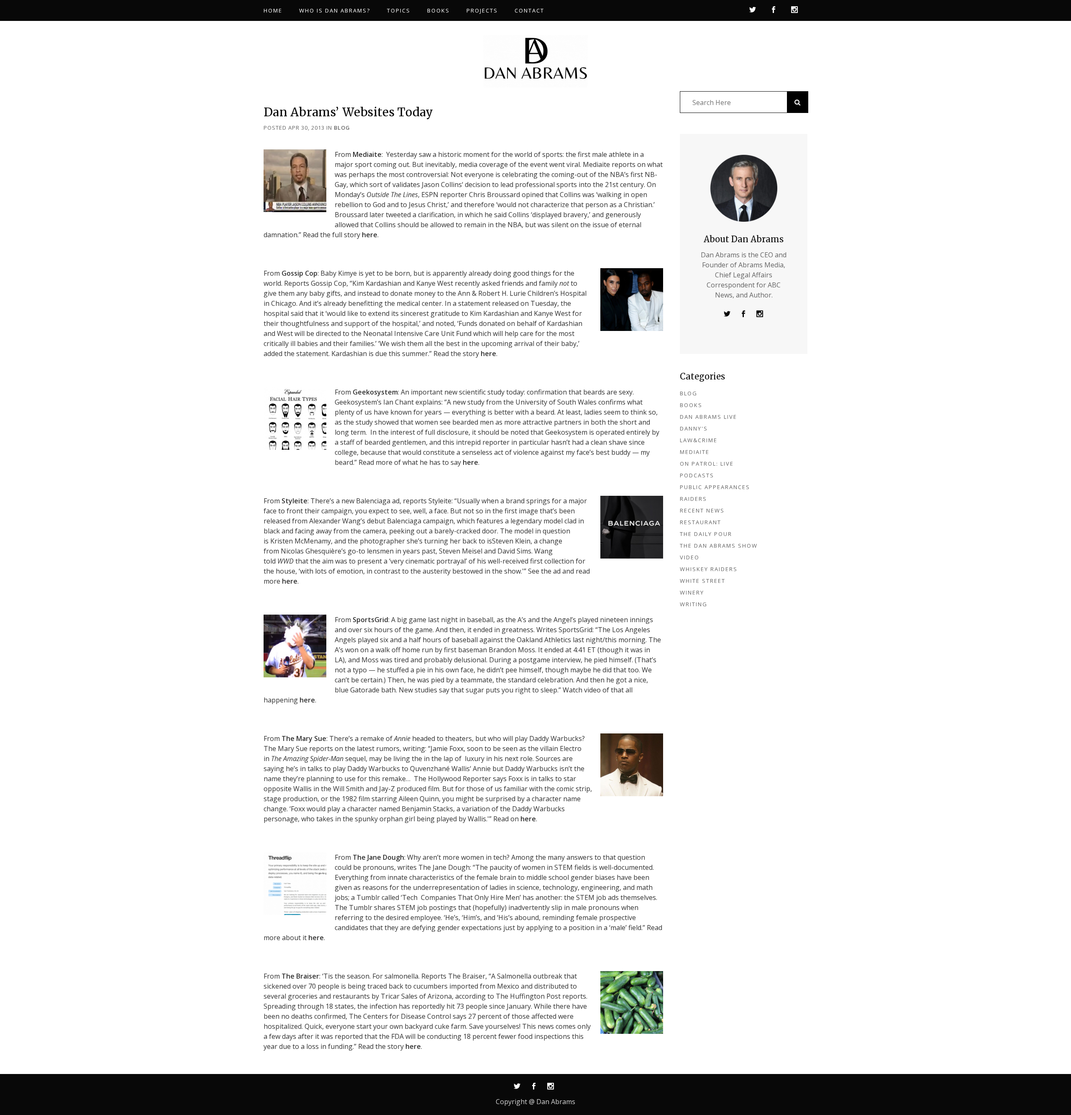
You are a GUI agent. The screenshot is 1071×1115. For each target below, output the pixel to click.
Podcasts (697, 475)
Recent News (702, 510)
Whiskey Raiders (709, 569)
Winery (692, 592)
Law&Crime (698, 440)
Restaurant (700, 522)
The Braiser (300, 976)
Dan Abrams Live (708, 416)
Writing (693, 604)
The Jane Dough (378, 857)
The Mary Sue (304, 738)
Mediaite (367, 154)
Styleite (294, 500)
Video (689, 557)
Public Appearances (715, 487)
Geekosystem (375, 392)
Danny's (694, 428)
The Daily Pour (706, 534)
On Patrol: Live (707, 463)
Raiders (693, 498)
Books (691, 405)
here (369, 234)
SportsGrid (370, 619)
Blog (342, 127)
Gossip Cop (300, 273)
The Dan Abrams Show (719, 545)
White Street (702, 580)
